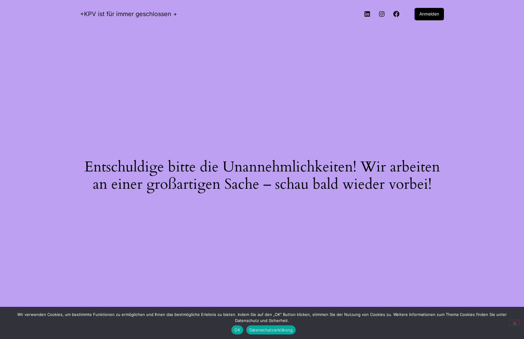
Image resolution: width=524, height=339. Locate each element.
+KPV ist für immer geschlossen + (128, 14)
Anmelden (429, 13)
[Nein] (514, 322)
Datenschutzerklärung (271, 329)
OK (237, 329)
